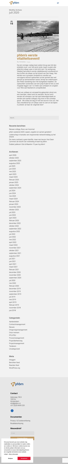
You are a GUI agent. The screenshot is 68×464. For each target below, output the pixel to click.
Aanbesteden (14, 322)
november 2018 (15, 308)
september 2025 (15, 161)
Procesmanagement (16, 338)
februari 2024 (14, 201)
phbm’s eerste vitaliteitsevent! (28, 56)
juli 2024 (12, 191)
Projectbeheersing (15, 341)
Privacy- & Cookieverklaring (20, 421)
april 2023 (12, 218)
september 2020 (15, 278)
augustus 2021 (14, 256)
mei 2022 (12, 240)
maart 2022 (13, 245)
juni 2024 (12, 193)
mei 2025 (12, 171)
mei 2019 (12, 300)
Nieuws (28, 62)
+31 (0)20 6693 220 (17, 405)
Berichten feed (14, 362)
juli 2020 (12, 280)
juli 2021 (12, 259)
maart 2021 (13, 267)
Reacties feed (14, 365)
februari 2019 (14, 305)
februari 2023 (14, 221)
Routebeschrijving (16, 423)
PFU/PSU (12, 335)
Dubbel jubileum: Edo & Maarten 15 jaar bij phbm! (27, 144)
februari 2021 (14, 270)
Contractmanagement (17, 324)
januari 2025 (13, 182)
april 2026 (12, 155)
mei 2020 (12, 283)
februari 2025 (14, 180)
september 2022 (15, 229)
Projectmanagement (16, 343)
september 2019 (15, 294)
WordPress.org (14, 368)
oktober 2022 (14, 226)
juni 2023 (12, 215)
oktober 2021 (14, 250)
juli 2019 (12, 297)
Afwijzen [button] (10, 458)
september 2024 (15, 188)
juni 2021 (12, 261)
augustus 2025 (14, 163)
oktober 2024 (14, 185)
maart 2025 (13, 177)
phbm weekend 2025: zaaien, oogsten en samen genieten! (30, 132)
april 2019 (12, 302)
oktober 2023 (14, 210)
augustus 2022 (14, 231)
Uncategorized (14, 349)
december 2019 (15, 289)
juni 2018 (12, 310)
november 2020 (15, 275)
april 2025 (12, 174)
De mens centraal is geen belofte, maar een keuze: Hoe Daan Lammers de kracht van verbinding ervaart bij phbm (31, 140)
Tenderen (12, 346)
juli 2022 (12, 234)
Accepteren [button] (24, 458)
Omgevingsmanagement (18, 330)
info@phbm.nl (15, 403)
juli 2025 (12, 166)
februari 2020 (14, 286)
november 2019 (15, 291)
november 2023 (15, 207)
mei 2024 (12, 196)
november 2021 (15, 248)
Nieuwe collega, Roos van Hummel (22, 129)
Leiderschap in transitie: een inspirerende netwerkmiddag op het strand (32, 136)
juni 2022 (12, 237)
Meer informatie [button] (13, 454)
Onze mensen (14, 333)
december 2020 (15, 272)
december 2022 (15, 223)
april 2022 (12, 242)
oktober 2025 (14, 158)
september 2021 (15, 253)
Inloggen (12, 360)
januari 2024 (13, 204)
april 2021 (12, 264)
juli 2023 (12, 212)
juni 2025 (12, 169)
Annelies (22, 62)
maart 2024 (13, 199)
